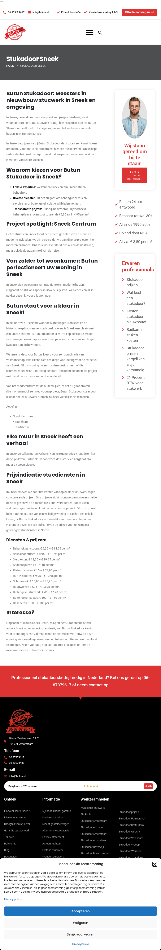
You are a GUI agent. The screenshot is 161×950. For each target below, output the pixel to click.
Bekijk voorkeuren (81, 934)
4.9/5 (148, 785)
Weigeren (80, 923)
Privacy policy (13, 899)
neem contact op (92, 684)
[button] (155, 864)
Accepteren (80, 911)
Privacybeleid (80, 944)
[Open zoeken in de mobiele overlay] (100, 32)
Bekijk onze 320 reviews (23, 786)
